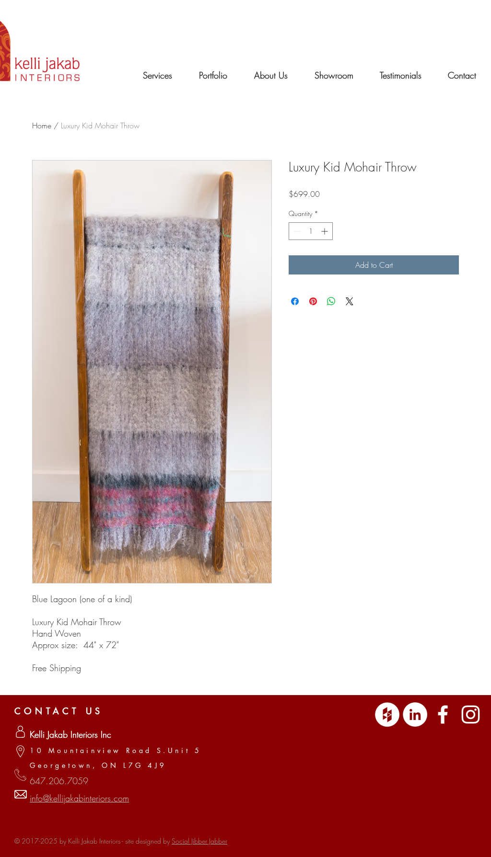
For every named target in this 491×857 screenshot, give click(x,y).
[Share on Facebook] (295, 301)
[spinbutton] (310, 231)
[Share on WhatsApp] (331, 301)
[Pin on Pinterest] (313, 301)
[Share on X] (349, 301)
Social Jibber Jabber (199, 841)
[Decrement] (296, 231)
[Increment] (325, 231)
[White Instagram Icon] (470, 714)
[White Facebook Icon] (443, 714)
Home (41, 125)
